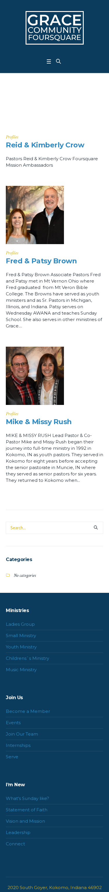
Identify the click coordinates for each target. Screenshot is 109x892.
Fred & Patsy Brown (41, 261)
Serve (12, 756)
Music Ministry (21, 669)
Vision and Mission (25, 821)
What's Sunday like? (27, 798)
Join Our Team (22, 734)
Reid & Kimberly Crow (45, 145)
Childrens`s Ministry (27, 658)
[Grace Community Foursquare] (55, 28)
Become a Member (28, 711)
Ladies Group (20, 624)
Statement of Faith (26, 809)
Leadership (18, 832)
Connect (15, 844)
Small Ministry (21, 635)
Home (48, 113)
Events (13, 722)
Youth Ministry (21, 647)
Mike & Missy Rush (39, 421)
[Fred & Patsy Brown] (35, 215)
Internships (18, 745)
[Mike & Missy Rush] (35, 376)
